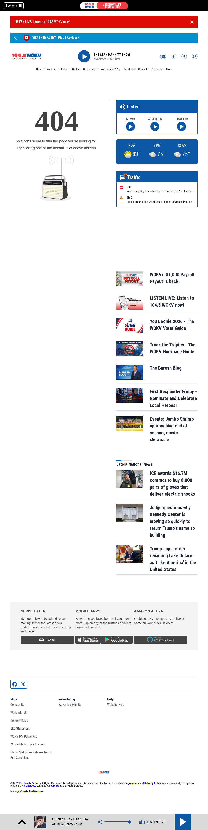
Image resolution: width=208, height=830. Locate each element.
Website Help (115, 705)
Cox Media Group (29, 783)
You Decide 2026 (110, 69)
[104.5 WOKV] (104, 6)
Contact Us (17, 705)
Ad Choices (28, 785)
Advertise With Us (70, 705)
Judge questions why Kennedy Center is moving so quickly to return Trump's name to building (172, 521)
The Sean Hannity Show (111, 55)
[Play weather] (154, 126)
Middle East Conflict (135, 69)
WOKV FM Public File (23, 736)
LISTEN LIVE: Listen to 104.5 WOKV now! (42, 22)
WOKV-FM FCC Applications (28, 744)
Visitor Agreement (128, 783)
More (169, 69)
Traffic (64, 69)
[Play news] (130, 126)
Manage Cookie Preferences (26, 791)
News (39, 69)
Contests (156, 69)
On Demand (89, 69)
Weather (51, 69)
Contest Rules (19, 721)
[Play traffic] (181, 126)
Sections (11, 5)
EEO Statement (20, 728)
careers (55, 785)
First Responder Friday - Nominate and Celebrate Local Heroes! (173, 398)
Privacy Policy (152, 783)
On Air (75, 69)
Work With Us (18, 713)
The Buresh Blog (166, 368)
